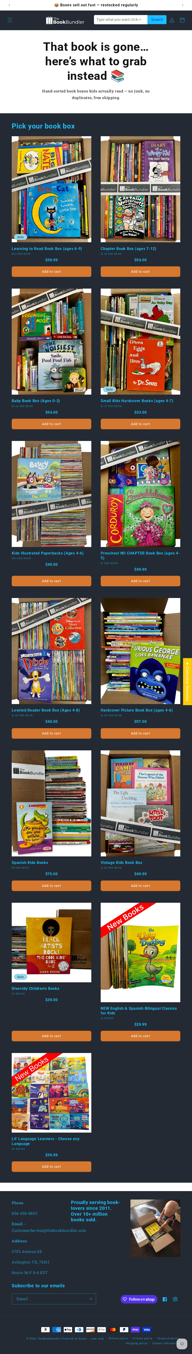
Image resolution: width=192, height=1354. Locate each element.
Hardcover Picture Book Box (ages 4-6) (137, 710)
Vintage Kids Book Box (121, 862)
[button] (10, 20)
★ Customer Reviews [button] (187, 681)
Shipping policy (137, 1343)
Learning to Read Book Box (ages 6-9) (47, 248)
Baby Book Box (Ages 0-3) (36, 401)
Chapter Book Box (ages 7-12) (128, 248)
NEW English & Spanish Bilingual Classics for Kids (139, 1010)
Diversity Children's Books (35, 988)
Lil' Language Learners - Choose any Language (45, 1141)
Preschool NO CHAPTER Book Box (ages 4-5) (140, 555)
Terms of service (168, 1338)
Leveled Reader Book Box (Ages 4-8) (46, 710)
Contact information (166, 1343)
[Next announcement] (182, 5)
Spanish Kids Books (30, 862)
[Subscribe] (90, 1298)
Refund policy (118, 1338)
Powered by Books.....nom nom (83, 1338)
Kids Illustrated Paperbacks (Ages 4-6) (48, 553)
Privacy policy (142, 1338)
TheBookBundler (49, 1338)
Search (157, 20)
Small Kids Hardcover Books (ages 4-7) (137, 401)
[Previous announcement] (9, 5)
